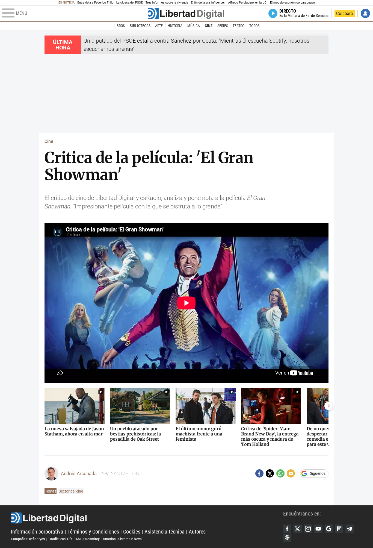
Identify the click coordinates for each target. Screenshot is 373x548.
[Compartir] (259, 473)
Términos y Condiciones (93, 531)
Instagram (308, 529)
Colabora (344, 13)
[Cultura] (186, 13)
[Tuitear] (270, 473)
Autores (197, 531)
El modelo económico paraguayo (292, 2)
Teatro (238, 25)
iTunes (287, 538)
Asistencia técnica (164, 531)
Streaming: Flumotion (99, 539)
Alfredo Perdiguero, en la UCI (247, 2)
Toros (254, 25)
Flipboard (339, 529)
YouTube (318, 529)
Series (222, 25)
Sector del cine (71, 491)
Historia (175, 25)
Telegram (349, 529)
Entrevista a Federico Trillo (95, 2)
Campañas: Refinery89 (28, 539)
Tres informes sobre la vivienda (167, 2)
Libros (119, 25)
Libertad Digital (147, 517)
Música (193, 25)
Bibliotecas (140, 25)
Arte (159, 25)
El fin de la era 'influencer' (208, 2)
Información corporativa (37, 531)
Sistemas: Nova (130, 539)
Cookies (131, 531)
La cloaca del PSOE (129, 2)
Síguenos (317, 473)
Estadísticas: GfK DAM (64, 539)
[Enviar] (280, 473)
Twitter (298, 529)
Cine (208, 25)
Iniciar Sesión (365, 13)
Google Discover (329, 529)
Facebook (287, 529)
